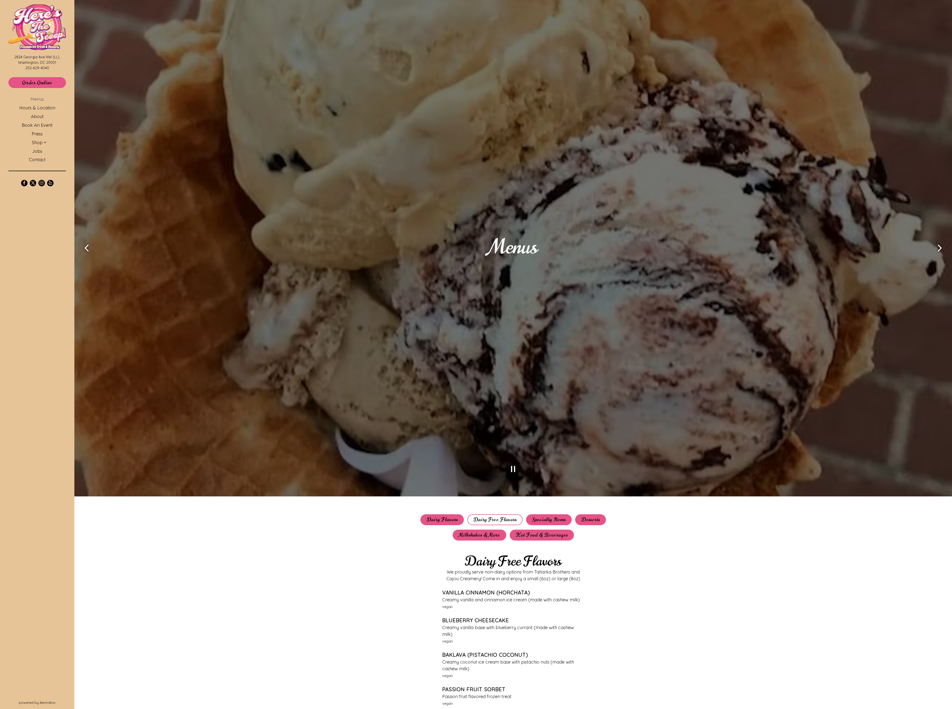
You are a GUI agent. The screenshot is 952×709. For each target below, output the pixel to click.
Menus (37, 99)
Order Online (44, 82)
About (37, 116)
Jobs (37, 151)
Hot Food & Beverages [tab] (542, 535)
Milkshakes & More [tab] (479, 535)
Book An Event (37, 125)
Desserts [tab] (590, 519)
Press (37, 134)
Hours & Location (37, 108)
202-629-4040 (37, 67)
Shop (37, 142)
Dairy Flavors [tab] (442, 519)
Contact (37, 159)
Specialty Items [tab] (549, 519)
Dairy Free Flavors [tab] (495, 519)
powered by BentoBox (46, 702)
